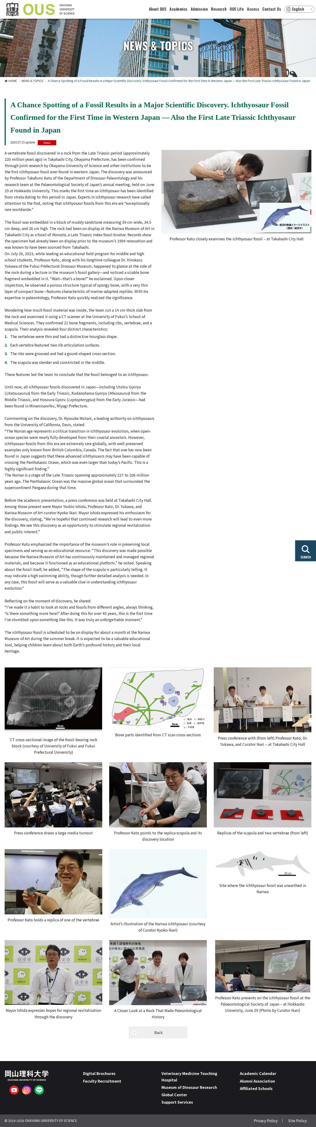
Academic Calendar (258, 1073)
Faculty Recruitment (102, 1081)
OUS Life (237, 9)
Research (218, 9)
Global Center (174, 1094)
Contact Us (271, 9)
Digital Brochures (99, 1073)
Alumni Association (257, 1081)
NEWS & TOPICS (32, 80)
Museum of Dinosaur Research (189, 1087)
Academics (179, 9)
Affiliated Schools (256, 1088)
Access (253, 9)
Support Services (177, 1102)
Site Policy (297, 1120)
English (298, 9)
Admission (199, 9)
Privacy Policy (266, 1120)
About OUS (158, 9)
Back (158, 1032)
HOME (13, 80)
